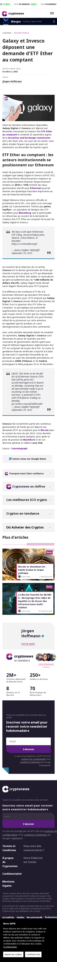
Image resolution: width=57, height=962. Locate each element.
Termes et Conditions (9, 848)
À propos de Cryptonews (10, 862)
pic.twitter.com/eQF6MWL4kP (27, 403)
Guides (20, 917)
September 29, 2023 (22, 253)
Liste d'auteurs (46, 664)
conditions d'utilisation (30, 762)
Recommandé (34, 917)
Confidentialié (10, 947)
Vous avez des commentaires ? (33, 848)
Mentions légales (8, 883)
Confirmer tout (33, 954)
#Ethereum (38, 231)
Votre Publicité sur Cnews (33, 860)
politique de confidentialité (33, 759)
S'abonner (28, 749)
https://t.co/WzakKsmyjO (24, 243)
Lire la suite (28, 643)
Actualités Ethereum (21, 33)
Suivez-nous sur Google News (29, 458)
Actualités (8, 917)
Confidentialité (10, 873)
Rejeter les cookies (13, 954)
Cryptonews (6, 33)
